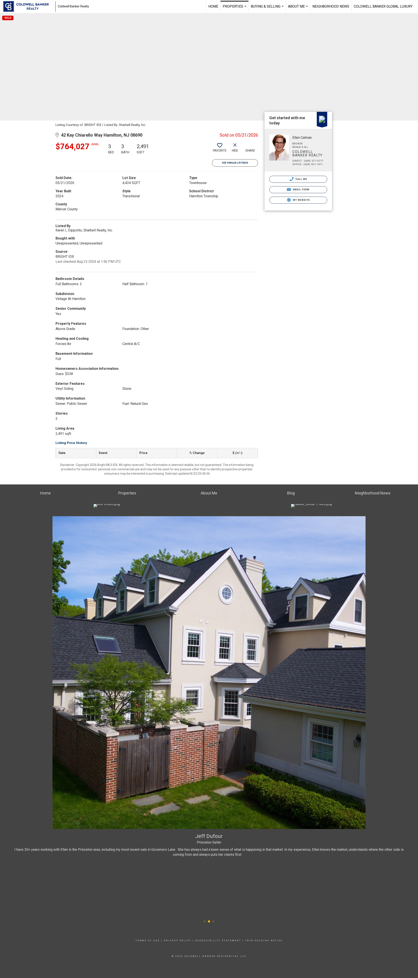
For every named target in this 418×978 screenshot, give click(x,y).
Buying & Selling (268, 8)
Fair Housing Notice (264, 940)
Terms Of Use (148, 940)
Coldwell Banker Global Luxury (383, 6)
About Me (298, 8)
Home (213, 6)
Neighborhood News (330, 6)
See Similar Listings (235, 162)
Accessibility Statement (218, 940)
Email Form (300, 189)
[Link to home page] (28, 6)
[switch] (219, 149)
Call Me (301, 179)
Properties (235, 8)
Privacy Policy (177, 940)
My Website (301, 200)
